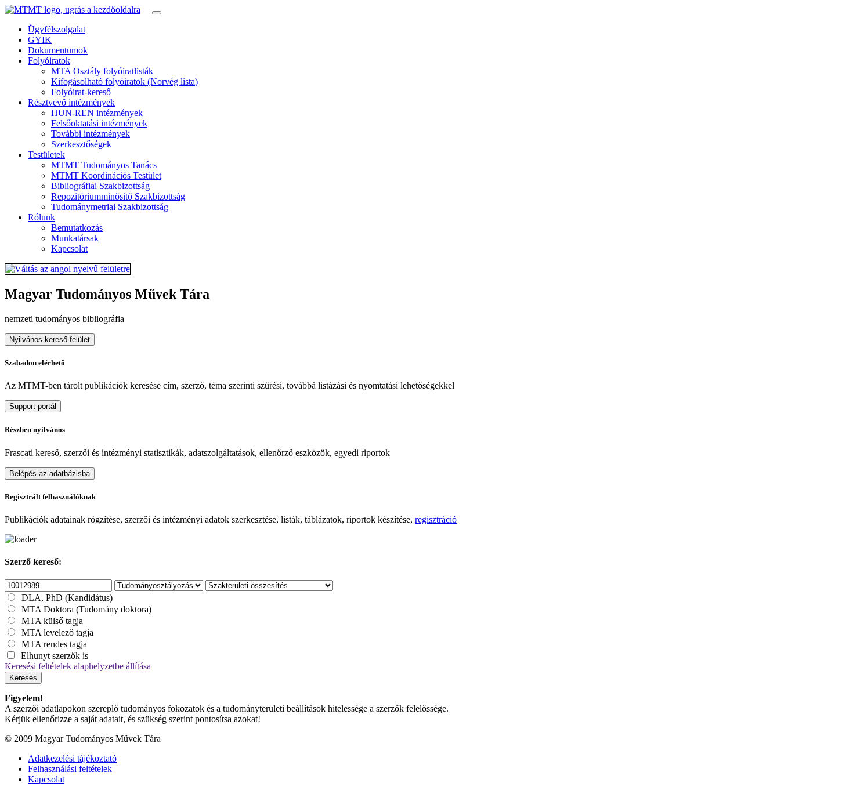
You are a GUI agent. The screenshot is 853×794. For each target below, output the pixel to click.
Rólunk (41, 217)
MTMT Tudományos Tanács (104, 165)
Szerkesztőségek (81, 144)
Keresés (23, 677)
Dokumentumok (58, 50)
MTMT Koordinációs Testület (106, 175)
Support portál (32, 406)
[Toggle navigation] (156, 12)
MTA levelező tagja (57, 632)
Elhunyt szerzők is (54, 656)
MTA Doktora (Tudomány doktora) (86, 609)
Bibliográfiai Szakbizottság (100, 186)
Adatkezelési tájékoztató (72, 758)
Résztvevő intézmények (71, 102)
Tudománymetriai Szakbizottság (109, 207)
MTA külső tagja (52, 621)
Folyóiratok (49, 61)
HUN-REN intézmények (97, 113)
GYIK (40, 40)
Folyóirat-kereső (81, 92)
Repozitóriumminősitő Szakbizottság (118, 196)
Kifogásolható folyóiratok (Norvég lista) (124, 81)
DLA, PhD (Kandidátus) (67, 598)
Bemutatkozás (77, 228)
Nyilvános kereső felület (49, 339)
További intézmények (90, 134)
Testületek (46, 154)
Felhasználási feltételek (70, 769)
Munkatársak (75, 238)
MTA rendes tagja (54, 644)
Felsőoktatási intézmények (99, 123)
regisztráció (436, 519)
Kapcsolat (69, 248)
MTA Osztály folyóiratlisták (102, 71)
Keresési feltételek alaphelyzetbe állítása (78, 666)
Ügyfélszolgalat (56, 29)
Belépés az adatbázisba (49, 473)
